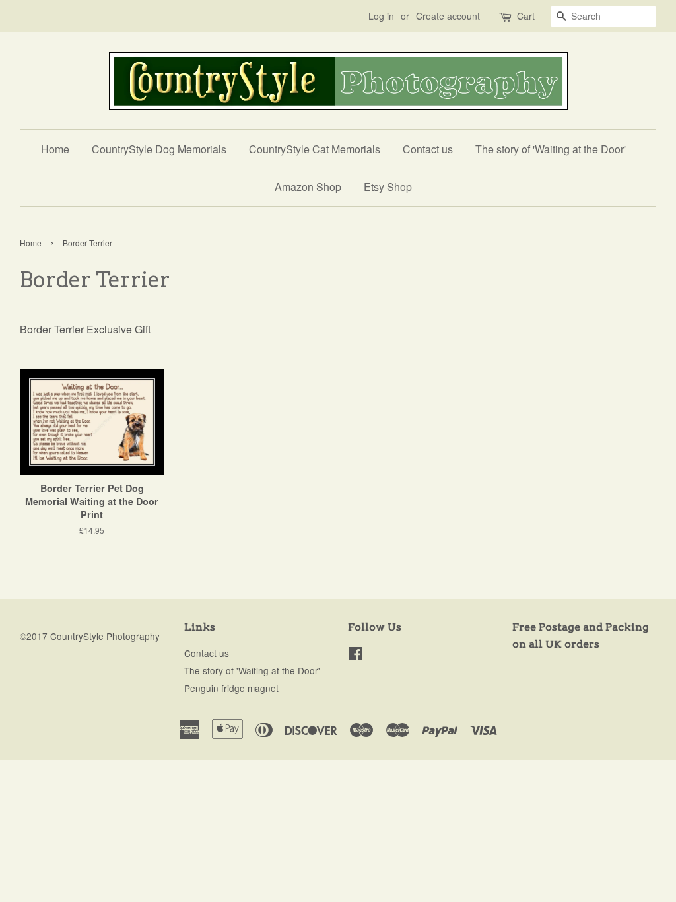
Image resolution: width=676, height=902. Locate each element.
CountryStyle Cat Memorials (314, 148)
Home (55, 148)
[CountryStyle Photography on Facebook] (355, 655)
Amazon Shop (308, 186)
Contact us (428, 148)
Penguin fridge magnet (231, 688)
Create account (448, 15)
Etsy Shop (388, 186)
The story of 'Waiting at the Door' (550, 148)
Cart (526, 15)
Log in (381, 15)
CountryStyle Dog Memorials (159, 148)
